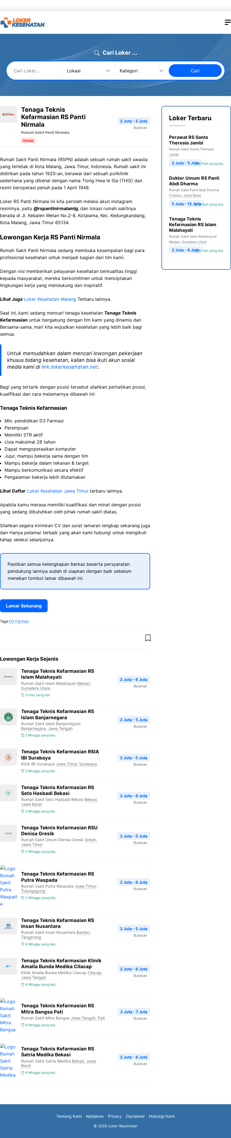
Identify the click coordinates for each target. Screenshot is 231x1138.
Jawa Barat (31, 804)
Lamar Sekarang (24, 606)
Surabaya (88, 763)
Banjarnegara (33, 728)
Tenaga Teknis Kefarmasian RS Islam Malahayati (57, 674)
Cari (195, 71)
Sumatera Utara (35, 688)
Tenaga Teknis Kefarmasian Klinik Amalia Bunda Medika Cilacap (61, 963)
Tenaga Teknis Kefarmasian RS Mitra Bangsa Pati (57, 1008)
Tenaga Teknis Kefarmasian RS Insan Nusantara (57, 923)
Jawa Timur (66, 763)
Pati (101, 1017)
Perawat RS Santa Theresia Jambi (188, 140)
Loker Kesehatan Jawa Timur (57, 491)
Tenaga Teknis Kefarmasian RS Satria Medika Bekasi (57, 1051)
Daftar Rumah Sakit (75, 5)
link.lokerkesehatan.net (69, 367)
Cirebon (175, 195)
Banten (83, 932)
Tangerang (31, 937)
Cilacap (94, 972)
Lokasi (112, 5)
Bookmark (188, 5)
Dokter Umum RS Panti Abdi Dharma (194, 180)
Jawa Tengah (60, 728)
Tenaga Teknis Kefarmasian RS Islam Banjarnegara (57, 714)
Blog (216, 5)
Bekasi (91, 799)
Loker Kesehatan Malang (50, 299)
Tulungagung (33, 890)
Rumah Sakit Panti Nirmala (45, 132)
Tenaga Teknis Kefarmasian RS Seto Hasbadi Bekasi (57, 790)
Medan (83, 683)
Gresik (90, 839)
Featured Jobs (152, 5)
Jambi (174, 154)
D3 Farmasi (19, 621)
